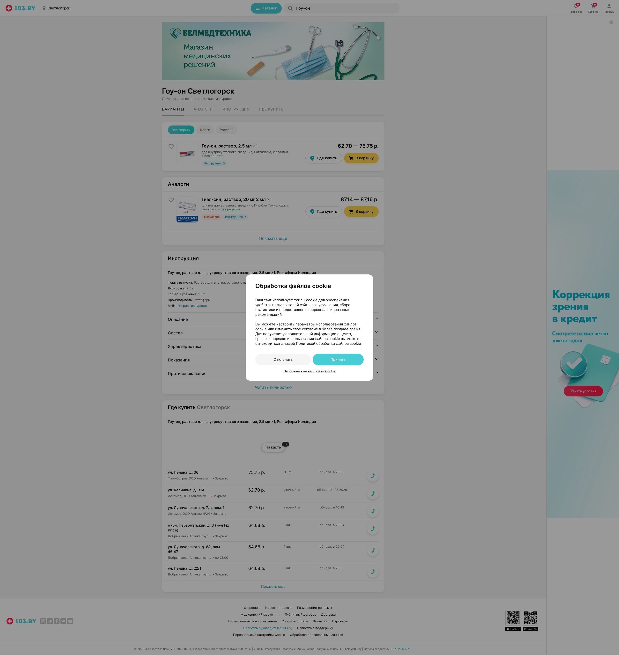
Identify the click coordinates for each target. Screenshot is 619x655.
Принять (338, 359)
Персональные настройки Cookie (310, 371)
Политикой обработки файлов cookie (328, 343)
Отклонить (283, 359)
